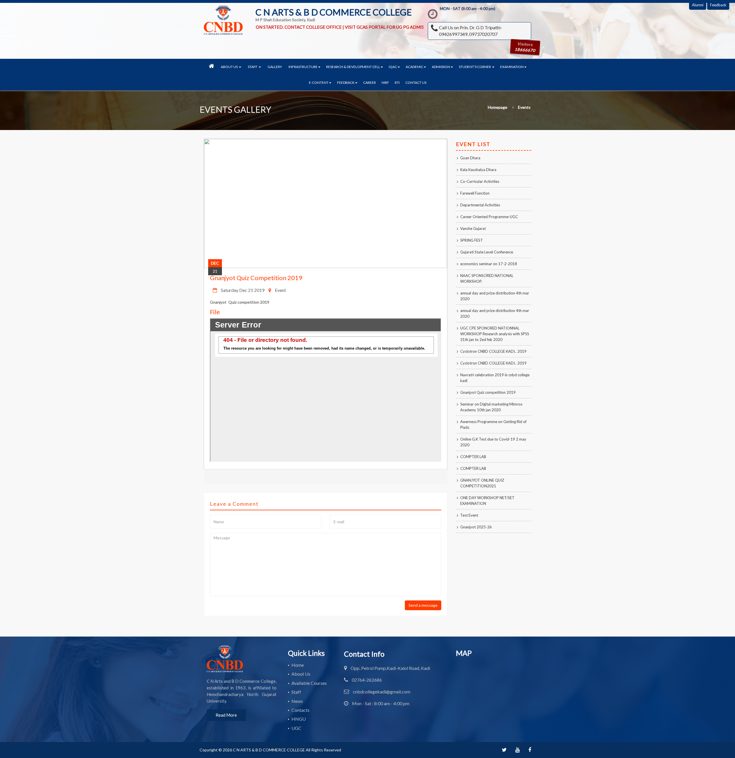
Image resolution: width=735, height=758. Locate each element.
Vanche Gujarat (473, 228)
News (297, 701)
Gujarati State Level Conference (486, 252)
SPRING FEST (471, 240)
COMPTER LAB (473, 456)
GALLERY (275, 67)
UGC (296, 728)
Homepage (497, 107)
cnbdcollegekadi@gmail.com (381, 691)
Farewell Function (475, 193)
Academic (414, 67)
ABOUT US (229, 67)
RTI (397, 82)
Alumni (697, 5)
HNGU (298, 719)
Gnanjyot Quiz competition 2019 (256, 278)
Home (297, 665)
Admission (441, 67)
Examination (512, 67)
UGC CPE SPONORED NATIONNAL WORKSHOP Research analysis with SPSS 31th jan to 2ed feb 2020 (494, 334)
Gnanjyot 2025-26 (476, 527)
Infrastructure (303, 67)
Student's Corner (475, 67)
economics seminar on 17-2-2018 (488, 263)
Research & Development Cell (353, 67)
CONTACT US (415, 82)
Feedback (718, 5)
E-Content (318, 82)
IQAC (393, 67)
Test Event (469, 515)
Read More (226, 715)
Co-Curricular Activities (479, 181)
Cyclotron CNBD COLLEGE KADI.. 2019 (493, 351)
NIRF (385, 82)
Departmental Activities (480, 205)
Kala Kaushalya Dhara (478, 169)
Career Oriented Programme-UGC (489, 216)
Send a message (423, 605)
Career (369, 82)
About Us (300, 673)
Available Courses (309, 683)
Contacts (300, 710)
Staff (296, 692)
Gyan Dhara (470, 158)
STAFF (253, 67)
